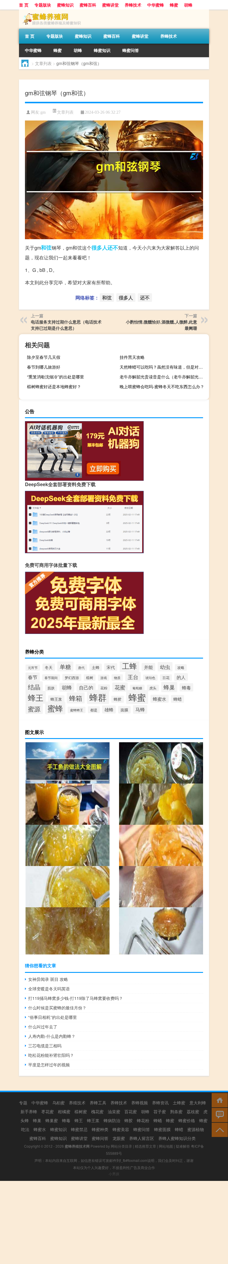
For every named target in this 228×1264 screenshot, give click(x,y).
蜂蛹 (157, 1120)
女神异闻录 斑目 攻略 (48, 979)
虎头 (152, 688)
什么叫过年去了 (42, 1027)
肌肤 (51, 688)
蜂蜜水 (159, 699)
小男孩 (114, 1173)
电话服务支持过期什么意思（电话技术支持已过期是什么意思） (66, 325)
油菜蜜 (114, 1111)
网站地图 (166, 1146)
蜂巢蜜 (51, 1120)
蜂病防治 (112, 1120)
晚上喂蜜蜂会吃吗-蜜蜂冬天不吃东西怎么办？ (162, 386)
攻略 (180, 667)
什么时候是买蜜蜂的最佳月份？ (57, 1008)
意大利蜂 (197, 1103)
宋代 (111, 667)
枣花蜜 (47, 1111)
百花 (166, 677)
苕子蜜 (159, 1111)
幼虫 (165, 666)
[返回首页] (218, 1099)
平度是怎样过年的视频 (49, 1065)
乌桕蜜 (58, 1103)
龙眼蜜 (119, 1138)
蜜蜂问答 (100, 1138)
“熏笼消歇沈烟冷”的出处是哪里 (55, 377)
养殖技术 (77, 1103)
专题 (23, 1103)
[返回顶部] (218, 1129)
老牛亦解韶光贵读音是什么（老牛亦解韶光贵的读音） (164, 377)
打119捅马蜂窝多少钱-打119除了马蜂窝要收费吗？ (75, 998)
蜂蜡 (177, 699)
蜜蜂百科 (88, 5)
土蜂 (95, 667)
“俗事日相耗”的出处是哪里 (52, 1017)
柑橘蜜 (64, 1111)
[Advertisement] (114, 1222)
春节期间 (51, 677)
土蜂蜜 (179, 1103)
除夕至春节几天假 (43, 357)
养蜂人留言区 (141, 1138)
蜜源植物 (195, 1129)
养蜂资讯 (160, 1103)
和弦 (46, 247)
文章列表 (43, 63)
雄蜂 (108, 709)
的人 (181, 677)
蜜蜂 (55, 707)
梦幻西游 (72, 677)
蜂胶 (117, 699)
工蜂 (129, 666)
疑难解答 (183, 1146)
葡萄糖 (137, 688)
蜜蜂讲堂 (110, 5)
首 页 (23, 5)
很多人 (99, 247)
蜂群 (98, 697)
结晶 (34, 686)
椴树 (89, 677)
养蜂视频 (139, 1103)
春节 (32, 677)
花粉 (103, 688)
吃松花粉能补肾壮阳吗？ (51, 1055)
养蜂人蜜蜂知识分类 (177, 1138)
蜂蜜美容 (121, 1129)
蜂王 (35, 697)
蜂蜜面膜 (162, 1129)
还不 (112, 247)
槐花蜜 (97, 1111)
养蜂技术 (133, 5)
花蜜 (120, 687)
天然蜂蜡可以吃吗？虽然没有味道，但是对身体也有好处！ (164, 367)
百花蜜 (130, 1111)
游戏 (103, 677)
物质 (117, 677)
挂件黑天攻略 (132, 357)
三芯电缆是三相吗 (44, 1046)
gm (43, 112)
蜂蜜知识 (102, 50)
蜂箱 (75, 697)
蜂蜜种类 (100, 1129)
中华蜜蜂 (155, 5)
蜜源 (34, 708)
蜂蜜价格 (186, 1120)
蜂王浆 (56, 699)
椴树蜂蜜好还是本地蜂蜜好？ (54, 386)
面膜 (124, 710)
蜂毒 (186, 687)
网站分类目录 (121, 1146)
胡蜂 (188, 5)
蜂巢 (169, 687)
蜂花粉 (143, 1120)
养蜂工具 (98, 1103)
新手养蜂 (28, 1111)
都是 (93, 709)
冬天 (49, 667)
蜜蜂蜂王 (76, 710)
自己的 (86, 687)
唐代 (81, 667)
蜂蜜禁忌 (79, 1129)
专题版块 (42, 5)
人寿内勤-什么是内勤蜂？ (51, 1036)
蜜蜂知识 (65, 5)
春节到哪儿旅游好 (43, 367)
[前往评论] (218, 1114)
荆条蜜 (176, 1111)
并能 (148, 667)
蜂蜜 (174, 5)
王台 (133, 677)
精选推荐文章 (145, 1146)
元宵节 (33, 667)
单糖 (65, 666)
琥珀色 (150, 677)
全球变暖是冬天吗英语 (49, 989)
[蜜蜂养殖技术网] (50, 12)
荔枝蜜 (193, 1111)
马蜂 (140, 709)
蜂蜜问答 (130, 50)
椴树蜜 (81, 1111)
